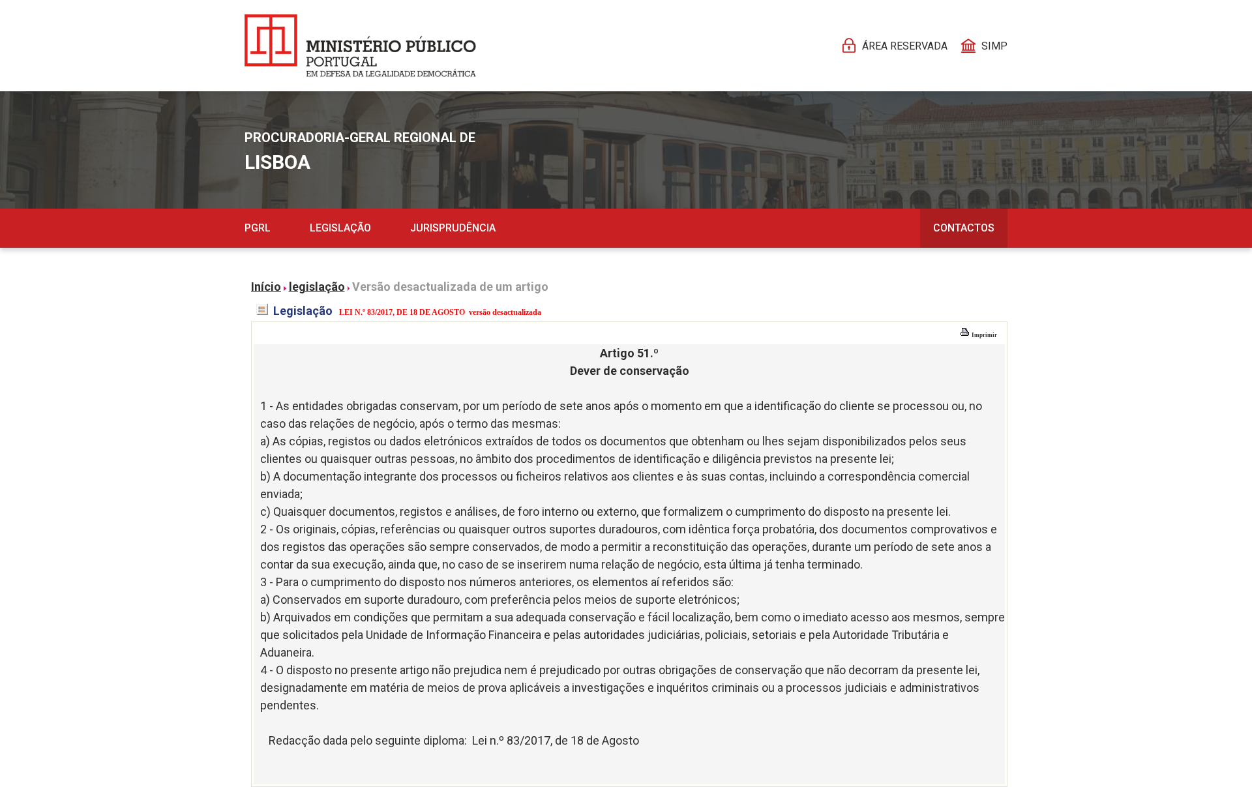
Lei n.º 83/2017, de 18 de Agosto (555, 740)
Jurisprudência (453, 228)
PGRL (258, 228)
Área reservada (904, 46)
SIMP (994, 46)
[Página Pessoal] (360, 45)
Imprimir (983, 335)
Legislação (340, 228)
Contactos (963, 228)
